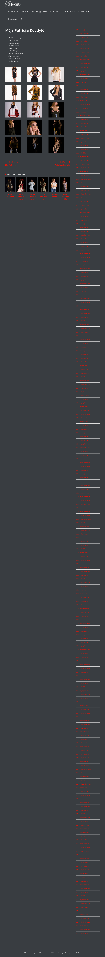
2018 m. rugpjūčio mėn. (83, 269)
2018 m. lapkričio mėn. (83, 257)
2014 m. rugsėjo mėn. (82, 395)
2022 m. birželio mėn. (82, 123)
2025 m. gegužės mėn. (83, 48)
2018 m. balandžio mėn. (83, 284)
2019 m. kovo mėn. (82, 242)
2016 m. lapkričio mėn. (83, 339)
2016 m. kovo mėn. (82, 366)
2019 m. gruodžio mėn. (83, 209)
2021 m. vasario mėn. (82, 160)
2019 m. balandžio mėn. (83, 239)
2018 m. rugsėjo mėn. (82, 265)
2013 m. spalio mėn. (82, 399)
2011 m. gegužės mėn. (83, 444)
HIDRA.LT (78, 953)
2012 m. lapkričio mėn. (83, 414)
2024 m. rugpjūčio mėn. (83, 63)
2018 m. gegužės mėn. (83, 280)
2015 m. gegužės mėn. (83, 381)
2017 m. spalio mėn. (82, 306)
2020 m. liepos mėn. (82, 183)
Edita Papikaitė (10, 195)
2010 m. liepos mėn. (82, 478)
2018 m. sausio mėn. (82, 295)
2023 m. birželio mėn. (82, 93)
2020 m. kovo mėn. (82, 198)
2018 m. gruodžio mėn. (83, 254)
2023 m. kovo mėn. (82, 97)
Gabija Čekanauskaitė (32, 196)
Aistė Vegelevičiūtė (65, 196)
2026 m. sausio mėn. (82, 37)
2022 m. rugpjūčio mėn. (83, 116)
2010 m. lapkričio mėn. (83, 466)
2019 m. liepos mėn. (82, 228)
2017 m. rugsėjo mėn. (82, 310)
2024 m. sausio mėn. (82, 86)
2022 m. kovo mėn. (82, 131)
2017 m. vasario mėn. (82, 336)
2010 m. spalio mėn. (82, 470)
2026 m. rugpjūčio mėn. (83, 30)
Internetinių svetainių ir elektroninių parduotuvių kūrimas (58, 953)
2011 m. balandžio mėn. (83, 448)
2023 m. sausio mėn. (82, 101)
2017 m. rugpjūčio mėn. (83, 313)
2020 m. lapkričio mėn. (83, 168)
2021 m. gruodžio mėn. (83, 142)
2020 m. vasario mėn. (82, 201)
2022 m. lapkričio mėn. (83, 104)
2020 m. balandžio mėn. (83, 194)
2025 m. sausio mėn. (82, 52)
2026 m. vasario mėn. (82, 33)
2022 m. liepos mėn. (82, 119)
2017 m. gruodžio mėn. (83, 298)
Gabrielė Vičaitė (54, 195)
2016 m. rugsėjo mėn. (82, 347)
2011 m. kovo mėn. (82, 451)
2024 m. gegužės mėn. (83, 71)
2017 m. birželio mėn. (82, 321)
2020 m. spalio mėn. (82, 172)
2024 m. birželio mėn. (82, 67)
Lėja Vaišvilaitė (43, 196)
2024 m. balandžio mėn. (83, 75)
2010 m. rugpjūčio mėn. (83, 474)
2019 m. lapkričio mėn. (83, 213)
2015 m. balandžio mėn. (83, 384)
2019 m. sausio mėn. (82, 250)
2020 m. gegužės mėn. (83, 190)
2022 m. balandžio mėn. (83, 127)
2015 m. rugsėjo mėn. (82, 373)
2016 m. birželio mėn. (82, 358)
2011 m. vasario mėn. (82, 455)
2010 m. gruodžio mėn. (83, 463)
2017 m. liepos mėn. (82, 317)
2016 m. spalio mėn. (82, 343)
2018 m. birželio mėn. (82, 276)
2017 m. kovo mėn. (82, 332)
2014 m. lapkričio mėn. (83, 392)
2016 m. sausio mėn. (82, 369)
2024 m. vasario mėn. (82, 82)
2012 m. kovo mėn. (82, 418)
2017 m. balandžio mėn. (83, 328)
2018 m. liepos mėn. (82, 272)
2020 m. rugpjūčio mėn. (83, 179)
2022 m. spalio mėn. (82, 108)
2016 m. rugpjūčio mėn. (83, 351)
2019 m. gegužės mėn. (83, 235)
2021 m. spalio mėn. (82, 145)
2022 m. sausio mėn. (82, 138)
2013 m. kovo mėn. (82, 407)
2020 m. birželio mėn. (82, 186)
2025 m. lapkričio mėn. (83, 45)
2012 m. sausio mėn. (82, 422)
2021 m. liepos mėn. (82, 149)
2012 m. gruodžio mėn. (83, 410)
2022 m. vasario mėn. (82, 134)
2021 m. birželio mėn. (82, 153)
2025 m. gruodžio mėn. (83, 41)
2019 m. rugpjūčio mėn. (83, 224)
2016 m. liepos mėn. (82, 354)
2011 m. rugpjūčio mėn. (83, 433)
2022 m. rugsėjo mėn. (82, 112)
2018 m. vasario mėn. (82, 291)
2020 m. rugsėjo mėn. (82, 175)
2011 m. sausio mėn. (82, 459)
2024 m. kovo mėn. (82, 78)
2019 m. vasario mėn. (82, 246)
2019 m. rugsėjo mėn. (82, 220)
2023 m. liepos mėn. (82, 89)
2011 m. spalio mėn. (82, 425)
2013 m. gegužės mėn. (83, 403)
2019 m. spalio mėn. (82, 216)
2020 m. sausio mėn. (82, 205)
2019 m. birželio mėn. (82, 231)
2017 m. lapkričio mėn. (83, 302)
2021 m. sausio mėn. (82, 164)
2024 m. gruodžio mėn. (83, 56)
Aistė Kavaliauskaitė (21, 196)
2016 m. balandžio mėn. (83, 362)
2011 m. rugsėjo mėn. (82, 429)
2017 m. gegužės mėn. (83, 325)
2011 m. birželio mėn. (82, 440)
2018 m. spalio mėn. (82, 261)
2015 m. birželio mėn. (82, 377)
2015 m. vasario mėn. (82, 388)
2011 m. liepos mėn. (82, 436)
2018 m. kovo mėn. (82, 287)
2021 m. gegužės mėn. (83, 157)
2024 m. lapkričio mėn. (83, 60)
